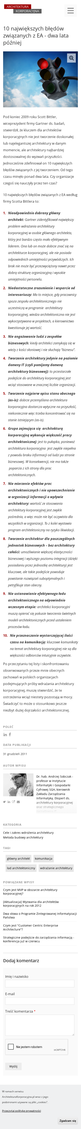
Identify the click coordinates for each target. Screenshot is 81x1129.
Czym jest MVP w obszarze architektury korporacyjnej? (30, 891)
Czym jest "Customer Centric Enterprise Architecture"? (30, 927)
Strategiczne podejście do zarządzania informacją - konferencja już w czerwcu (38, 939)
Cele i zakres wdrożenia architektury (28, 833)
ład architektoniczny (21, 868)
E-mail (10, 994)
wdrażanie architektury (56, 868)
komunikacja (43, 858)
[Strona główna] (23, 10)
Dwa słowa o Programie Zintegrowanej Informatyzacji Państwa (40, 915)
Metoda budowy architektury (23, 837)
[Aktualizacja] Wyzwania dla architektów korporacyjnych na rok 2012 (31, 904)
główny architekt (18, 858)
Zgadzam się (68, 1120)
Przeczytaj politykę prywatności (21, 1111)
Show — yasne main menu (70, 10)
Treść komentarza (19, 1011)
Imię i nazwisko (16, 976)
